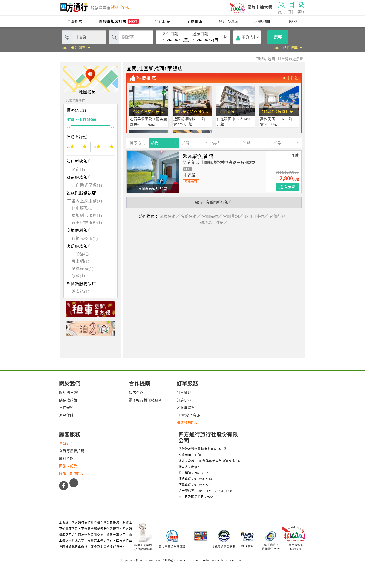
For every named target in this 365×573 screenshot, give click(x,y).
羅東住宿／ (170, 216)
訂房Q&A (184, 400)
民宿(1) (78, 169)
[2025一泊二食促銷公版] (90, 331)
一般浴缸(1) (83, 254)
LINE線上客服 (188, 415)
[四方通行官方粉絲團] (63, 485)
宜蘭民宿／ (212, 216)
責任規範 (66, 408)
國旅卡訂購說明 (72, 473)
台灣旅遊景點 (292, 59)
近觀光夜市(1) (85, 238)
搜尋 (278, 37)
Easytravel (235, 560)
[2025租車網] (90, 311)
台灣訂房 (75, 21)
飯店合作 (136, 393)
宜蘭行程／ (279, 216)
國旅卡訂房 (68, 466)
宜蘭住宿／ (191, 216)
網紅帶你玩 (228, 21)
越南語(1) (80, 291)
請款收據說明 (188, 422)
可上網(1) (80, 261)
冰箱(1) (78, 276)
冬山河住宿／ (256, 216)
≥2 (68, 147)
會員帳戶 (66, 444)
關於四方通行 (70, 393)
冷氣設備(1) (83, 268)
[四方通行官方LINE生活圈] (73, 482)
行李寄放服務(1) (87, 223)
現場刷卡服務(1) (87, 215)
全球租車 (194, 21)
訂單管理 (184, 393)
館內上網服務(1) (87, 201)
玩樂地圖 (262, 21)
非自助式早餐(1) (87, 185)
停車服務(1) (83, 208)
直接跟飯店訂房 (118, 21)
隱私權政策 (68, 400)
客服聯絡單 (186, 408)
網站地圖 (268, 59)
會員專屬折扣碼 (72, 451)
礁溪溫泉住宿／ (214, 222)
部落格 (292, 21)
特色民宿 (163, 21)
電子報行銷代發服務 (145, 400)
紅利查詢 (66, 458)
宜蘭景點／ (233, 216)
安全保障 (66, 415)
